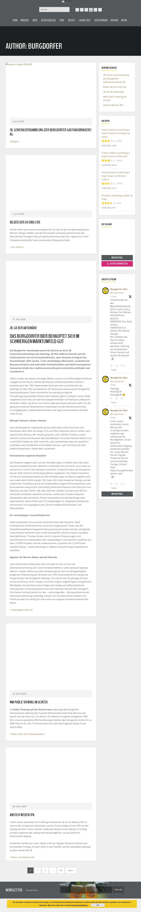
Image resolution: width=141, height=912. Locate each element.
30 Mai (113, 385)
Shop (61, 20)
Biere (35, 20)
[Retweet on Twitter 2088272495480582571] (117, 366)
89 (61, 870)
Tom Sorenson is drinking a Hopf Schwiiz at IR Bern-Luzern (115, 176)
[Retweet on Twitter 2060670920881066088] (117, 399)
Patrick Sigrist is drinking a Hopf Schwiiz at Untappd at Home (115, 133)
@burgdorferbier (117, 293)
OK (98, 905)
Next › (71, 870)
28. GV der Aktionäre (23, 328)
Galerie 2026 (84, 20)
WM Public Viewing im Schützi (29, 702)
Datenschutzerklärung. (79, 905)
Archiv (124, 20)
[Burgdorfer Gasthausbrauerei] (67, 1)
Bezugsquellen (48, 20)
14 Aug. (113, 296)
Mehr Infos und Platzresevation (28, 734)
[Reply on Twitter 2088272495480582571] (112, 366)
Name (62, 884)
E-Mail (89, 884)
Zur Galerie (17, 247)
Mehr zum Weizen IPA (23, 857)
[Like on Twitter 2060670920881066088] (122, 399)
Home (15, 20)
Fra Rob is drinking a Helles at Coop (117, 197)
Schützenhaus (101, 20)
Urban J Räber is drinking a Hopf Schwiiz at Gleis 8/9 (115, 154)
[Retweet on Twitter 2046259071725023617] (117, 484)
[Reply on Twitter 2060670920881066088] (112, 399)
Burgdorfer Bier (119, 289)
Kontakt (114, 20)
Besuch (71, 20)
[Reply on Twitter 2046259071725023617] (112, 484)
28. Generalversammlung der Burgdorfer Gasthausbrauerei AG (50, 132)
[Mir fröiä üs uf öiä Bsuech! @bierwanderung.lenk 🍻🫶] (117, 242)
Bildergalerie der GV (22, 609)
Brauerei (25, 20)
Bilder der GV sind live (25, 222)
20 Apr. (113, 417)
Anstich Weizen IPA (22, 814)
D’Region (14, 141)
